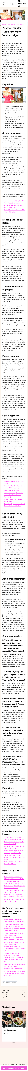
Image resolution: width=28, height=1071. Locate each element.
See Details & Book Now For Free (13, 1068)
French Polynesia (7, 23)
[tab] (12, 1042)
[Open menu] (25, 3)
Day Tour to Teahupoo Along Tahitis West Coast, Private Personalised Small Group (14, 973)
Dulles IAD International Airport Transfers (7, 994)
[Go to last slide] (4, 1026)
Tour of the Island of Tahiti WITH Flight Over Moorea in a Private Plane (13, 959)
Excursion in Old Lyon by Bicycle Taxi (21, 994)
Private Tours (12, 24)
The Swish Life (7, 39)
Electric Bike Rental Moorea (12, 490)
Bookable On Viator (11, 982)
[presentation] (14, 1019)
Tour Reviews (20, 24)
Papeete (15, 23)
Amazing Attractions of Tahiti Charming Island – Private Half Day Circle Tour (14, 948)
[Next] (24, 1026)
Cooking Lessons (10, 1030)
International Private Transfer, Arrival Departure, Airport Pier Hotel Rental (14, 857)
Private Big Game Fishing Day (13, 968)
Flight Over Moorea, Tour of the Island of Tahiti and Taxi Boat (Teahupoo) (13, 495)
